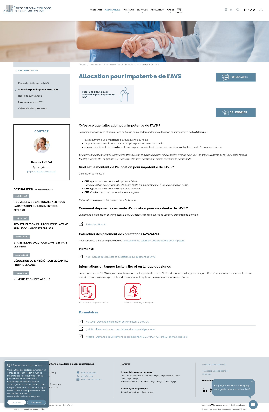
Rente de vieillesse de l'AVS (33, 83)
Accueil (82, 64)
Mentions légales (239, 409)
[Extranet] (231, 10)
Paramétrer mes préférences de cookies (29, 409)
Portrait (128, 9)
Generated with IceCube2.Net (234, 405)
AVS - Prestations (28, 70)
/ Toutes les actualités (43, 190)
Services (142, 9)
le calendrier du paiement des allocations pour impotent (154, 240)
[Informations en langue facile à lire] (99, 291)
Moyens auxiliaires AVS (30, 102)
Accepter (16, 402)
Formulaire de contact (43, 171)
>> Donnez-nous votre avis (214, 364)
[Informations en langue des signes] (144, 291)
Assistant (96, 9)
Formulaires (239, 76)
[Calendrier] (236, 112)
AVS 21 (170, 9)
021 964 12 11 (87, 376)
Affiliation (157, 9)
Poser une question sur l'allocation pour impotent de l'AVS (106, 95)
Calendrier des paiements (32, 108)
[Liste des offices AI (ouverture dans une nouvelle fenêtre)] (167, 224)
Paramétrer (36, 402)
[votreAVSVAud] (226, 10)
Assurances (112, 9)
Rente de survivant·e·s (30, 95)
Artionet (219, 405)
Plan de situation (89, 372)
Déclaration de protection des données (216, 409)
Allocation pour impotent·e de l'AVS (38, 89)
